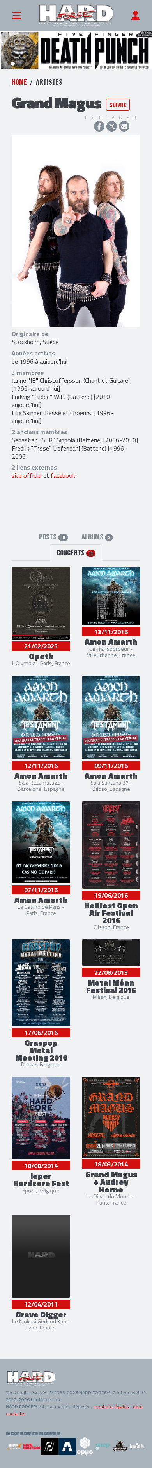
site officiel (27, 475)
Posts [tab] (52, 536)
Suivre (118, 105)
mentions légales (111, 1406)
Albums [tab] (95, 536)
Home (19, 82)
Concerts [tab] (75, 552)
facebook (63, 475)
